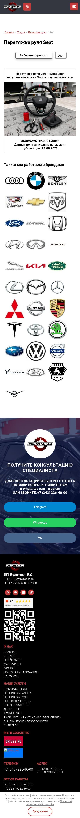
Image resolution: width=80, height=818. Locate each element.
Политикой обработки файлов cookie (49, 803)
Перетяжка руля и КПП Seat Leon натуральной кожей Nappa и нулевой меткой (40, 75)
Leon (60, 55)
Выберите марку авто (34, 55)
